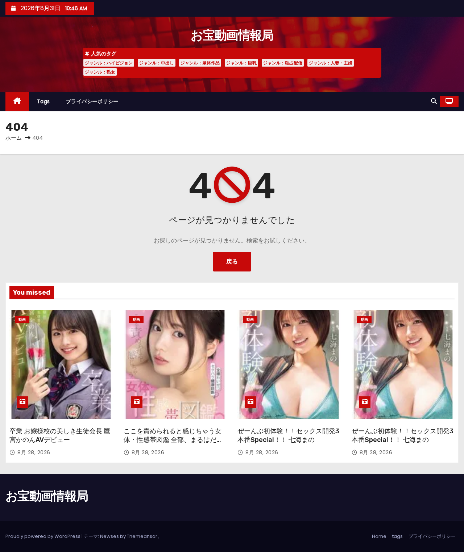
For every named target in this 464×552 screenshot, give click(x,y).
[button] (434, 101)
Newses (109, 536)
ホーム (13, 138)
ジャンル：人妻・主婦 (330, 63)
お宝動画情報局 (232, 35)
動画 (22, 319)
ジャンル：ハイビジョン (109, 63)
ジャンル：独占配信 (282, 63)
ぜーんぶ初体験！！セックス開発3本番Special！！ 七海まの (288, 435)
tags (43, 101)
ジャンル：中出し (156, 63)
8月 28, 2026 (33, 452)
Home (379, 536)
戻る (232, 261)
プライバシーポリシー (92, 101)
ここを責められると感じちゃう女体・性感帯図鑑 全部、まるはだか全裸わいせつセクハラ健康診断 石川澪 (173, 444)
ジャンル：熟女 (100, 72)
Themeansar (142, 536)
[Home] (17, 101)
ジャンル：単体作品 (200, 63)
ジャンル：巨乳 (241, 63)
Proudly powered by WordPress (43, 536)
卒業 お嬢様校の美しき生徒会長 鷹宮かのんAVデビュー (59, 435)
